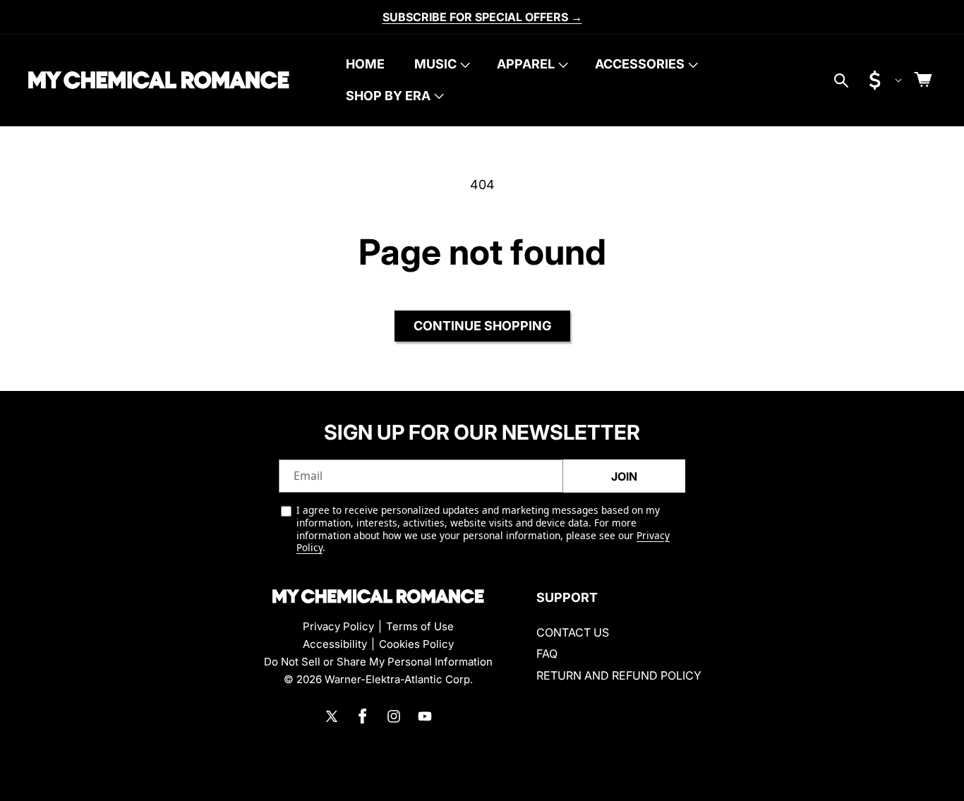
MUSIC (435, 63)
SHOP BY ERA (388, 95)
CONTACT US (572, 632)
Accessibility (335, 644)
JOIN (624, 476)
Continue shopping (482, 325)
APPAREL (526, 63)
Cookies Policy (416, 644)
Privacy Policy (338, 626)
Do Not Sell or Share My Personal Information (378, 661)
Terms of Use (420, 626)
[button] (441, 64)
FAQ (547, 653)
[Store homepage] (378, 596)
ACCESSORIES (640, 63)
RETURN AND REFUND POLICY (618, 675)
